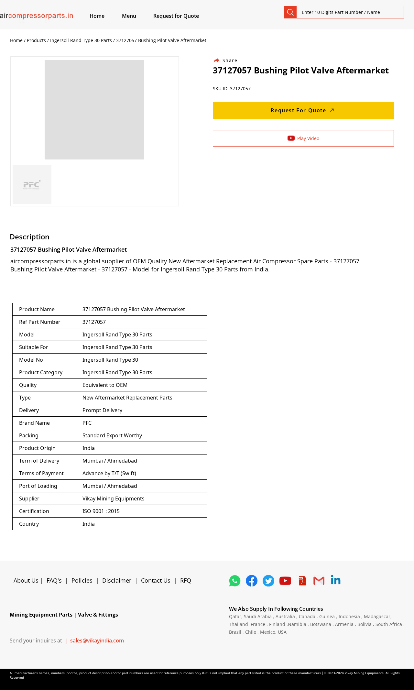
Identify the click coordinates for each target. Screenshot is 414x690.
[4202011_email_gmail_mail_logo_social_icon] (319, 580)
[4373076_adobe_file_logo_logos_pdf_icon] (302, 580)
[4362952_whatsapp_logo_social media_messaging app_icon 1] (235, 580)
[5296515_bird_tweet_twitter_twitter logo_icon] (268, 580)
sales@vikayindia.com (97, 640)
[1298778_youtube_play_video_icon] (285, 580)
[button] (136, 16)
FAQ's (54, 580)
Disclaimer (118, 580)
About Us (27, 580)
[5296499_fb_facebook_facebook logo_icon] (251, 580)
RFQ (185, 580)
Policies (82, 580)
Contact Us (155, 580)
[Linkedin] (336, 580)
